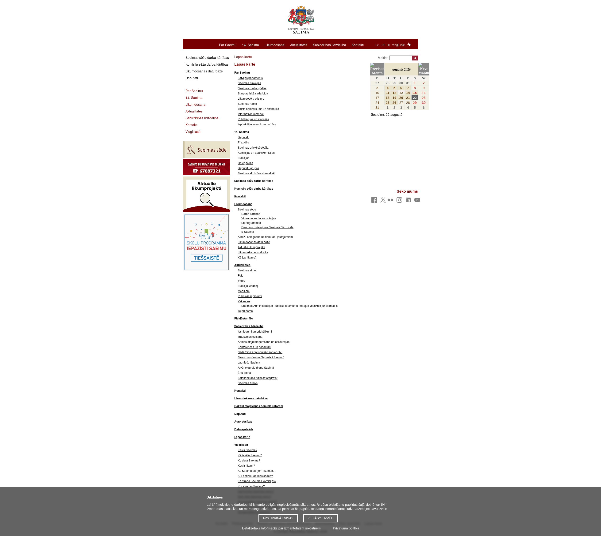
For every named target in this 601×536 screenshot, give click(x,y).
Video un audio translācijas (258, 218)
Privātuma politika (346, 528)
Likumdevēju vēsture (251, 98)
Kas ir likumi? (246, 465)
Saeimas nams (247, 103)
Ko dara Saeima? (249, 460)
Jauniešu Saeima (249, 362)
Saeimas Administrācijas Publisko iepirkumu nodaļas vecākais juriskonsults (289, 305)
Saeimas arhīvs (248, 383)
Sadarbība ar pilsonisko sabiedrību (260, 352)
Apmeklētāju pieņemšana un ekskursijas (263, 342)
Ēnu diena (244, 373)
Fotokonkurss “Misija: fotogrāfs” (257, 378)
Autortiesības (243, 421)
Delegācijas (245, 163)
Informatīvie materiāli (251, 114)
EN (383, 45)
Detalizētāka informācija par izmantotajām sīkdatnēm (281, 528)
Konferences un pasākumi (254, 347)
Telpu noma (245, 311)
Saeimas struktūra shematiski (256, 173)
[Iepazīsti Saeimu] (206, 242)
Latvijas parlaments (250, 78)
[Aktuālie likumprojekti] (206, 194)
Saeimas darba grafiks (252, 88)
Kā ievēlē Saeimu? (250, 455)
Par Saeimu (227, 44)
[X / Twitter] (383, 201)
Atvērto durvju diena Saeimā (256, 367)
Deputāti (191, 77)
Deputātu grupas (248, 168)
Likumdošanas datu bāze (204, 71)
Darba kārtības (250, 214)
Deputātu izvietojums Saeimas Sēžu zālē (267, 227)
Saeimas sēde (247, 209)
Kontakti (358, 44)
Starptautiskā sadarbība (253, 93)
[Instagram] (400, 201)
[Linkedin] (409, 201)
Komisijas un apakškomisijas (256, 152)
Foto (240, 275)
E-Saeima (247, 231)
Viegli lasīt (398, 45)
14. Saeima (250, 44)
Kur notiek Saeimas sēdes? (255, 476)
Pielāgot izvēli (321, 518)
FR (388, 45)
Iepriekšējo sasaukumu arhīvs (257, 124)
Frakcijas (243, 158)
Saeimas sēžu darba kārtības (207, 57)
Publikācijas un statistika (253, 119)
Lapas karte (242, 437)
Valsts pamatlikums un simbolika (258, 109)
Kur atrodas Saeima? (251, 486)
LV (377, 45)
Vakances (244, 301)
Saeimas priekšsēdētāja (253, 147)
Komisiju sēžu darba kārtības (206, 64)
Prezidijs (243, 142)
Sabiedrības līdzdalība (329, 44)
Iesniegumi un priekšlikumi (255, 331)
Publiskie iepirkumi (250, 296)
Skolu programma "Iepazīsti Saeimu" (261, 357)
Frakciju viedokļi (248, 286)
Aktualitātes (298, 44)
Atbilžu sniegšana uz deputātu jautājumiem (265, 237)
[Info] (206, 167)
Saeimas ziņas (247, 270)
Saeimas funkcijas (249, 83)
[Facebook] (375, 201)
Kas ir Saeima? (247, 450)
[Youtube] (418, 201)
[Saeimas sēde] (206, 149)
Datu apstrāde (243, 429)
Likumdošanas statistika (253, 252)
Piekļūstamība (243, 318)
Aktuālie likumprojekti (251, 247)
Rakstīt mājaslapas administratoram (258, 406)
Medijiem (244, 291)
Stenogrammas (251, 223)
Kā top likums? (247, 257)
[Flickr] (391, 201)
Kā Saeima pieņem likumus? (256, 470)
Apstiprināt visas (278, 518)
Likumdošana (275, 44)
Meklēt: (383, 57)
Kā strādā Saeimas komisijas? (257, 481)
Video (241, 280)
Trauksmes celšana (250, 336)
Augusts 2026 (401, 69)
